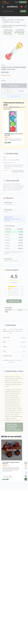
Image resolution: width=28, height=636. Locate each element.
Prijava (16, 2)
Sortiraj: (14, 309)
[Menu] (2, 6)
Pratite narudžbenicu (6, 2)
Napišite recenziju (14, 301)
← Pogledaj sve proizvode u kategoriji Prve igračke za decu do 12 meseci (13, 26)
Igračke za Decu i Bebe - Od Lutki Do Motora (13, 19)
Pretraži (23, 11)
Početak (3, 17)
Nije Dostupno (14, 85)
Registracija (23, 2)
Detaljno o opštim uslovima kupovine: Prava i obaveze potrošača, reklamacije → (14, 427)
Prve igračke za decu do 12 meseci (11, 22)
